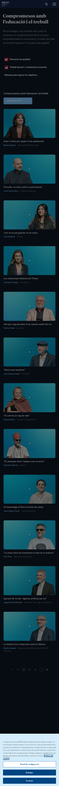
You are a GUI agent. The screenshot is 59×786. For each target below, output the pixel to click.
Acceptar (29, 781)
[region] (29, 760)
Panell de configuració (29, 764)
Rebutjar (29, 772)
